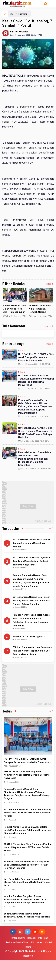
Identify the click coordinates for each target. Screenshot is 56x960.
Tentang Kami (17, 937)
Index (48, 284)
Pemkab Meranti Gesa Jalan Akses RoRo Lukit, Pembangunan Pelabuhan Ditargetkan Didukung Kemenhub (34, 458)
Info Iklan (43, 937)
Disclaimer (36, 942)
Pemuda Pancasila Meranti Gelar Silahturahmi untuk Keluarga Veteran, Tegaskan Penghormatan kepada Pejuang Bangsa (35, 406)
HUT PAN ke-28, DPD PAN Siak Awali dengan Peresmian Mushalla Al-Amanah (36, 357)
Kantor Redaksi (19, 31)
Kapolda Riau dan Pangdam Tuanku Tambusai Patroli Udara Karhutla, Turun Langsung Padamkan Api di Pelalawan (25, 899)
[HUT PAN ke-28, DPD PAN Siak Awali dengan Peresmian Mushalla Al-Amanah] (28, 736)
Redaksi (31, 937)
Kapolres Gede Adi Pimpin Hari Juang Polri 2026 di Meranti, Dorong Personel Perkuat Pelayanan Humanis (26, 864)
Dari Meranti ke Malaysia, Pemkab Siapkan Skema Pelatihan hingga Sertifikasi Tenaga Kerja (27, 882)
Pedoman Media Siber (17, 942)
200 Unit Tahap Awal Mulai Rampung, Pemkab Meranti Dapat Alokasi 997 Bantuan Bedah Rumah (28, 847)
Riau (11, 13)
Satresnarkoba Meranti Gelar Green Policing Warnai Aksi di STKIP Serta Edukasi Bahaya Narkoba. (35, 432)
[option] (15, 304)
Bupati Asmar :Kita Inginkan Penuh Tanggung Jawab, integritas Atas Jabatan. (27, 915)
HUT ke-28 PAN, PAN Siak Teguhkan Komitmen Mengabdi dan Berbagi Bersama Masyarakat (36, 380)
